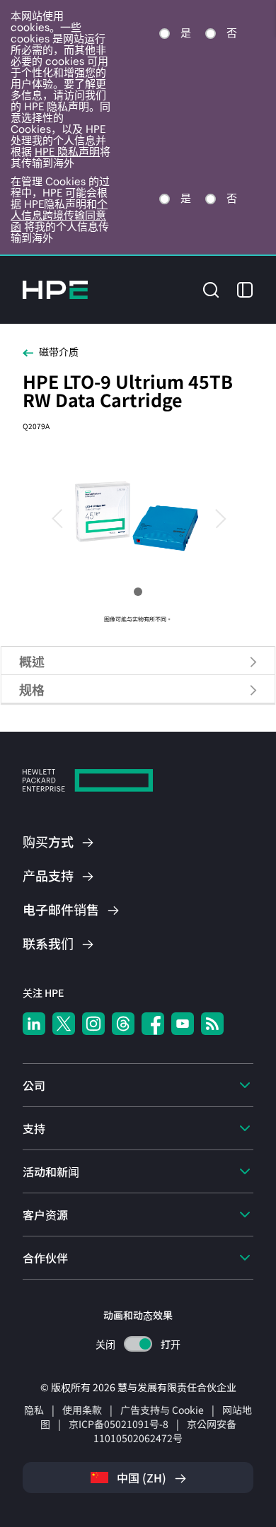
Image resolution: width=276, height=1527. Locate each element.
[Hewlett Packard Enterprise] (55, 290)
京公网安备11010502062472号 (164, 1431)
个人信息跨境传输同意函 (59, 215)
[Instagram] (93, 1023)
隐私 (34, 1410)
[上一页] (64, 517)
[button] (211, 288)
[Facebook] (153, 1023)
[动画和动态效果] (138, 1344)
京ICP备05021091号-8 (118, 1424)
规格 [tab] (32, 689)
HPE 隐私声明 (67, 151)
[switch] (138, 1344)
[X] (63, 1023)
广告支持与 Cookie (162, 1410)
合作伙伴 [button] (45, 1257)
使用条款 (82, 1410)
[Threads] (123, 1023)
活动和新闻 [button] (51, 1171)
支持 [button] (34, 1128)
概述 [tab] (32, 661)
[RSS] (212, 1023)
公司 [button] (34, 1085)
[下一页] (212, 517)
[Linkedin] (34, 1023)
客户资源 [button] (45, 1214)
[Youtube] (182, 1023)
